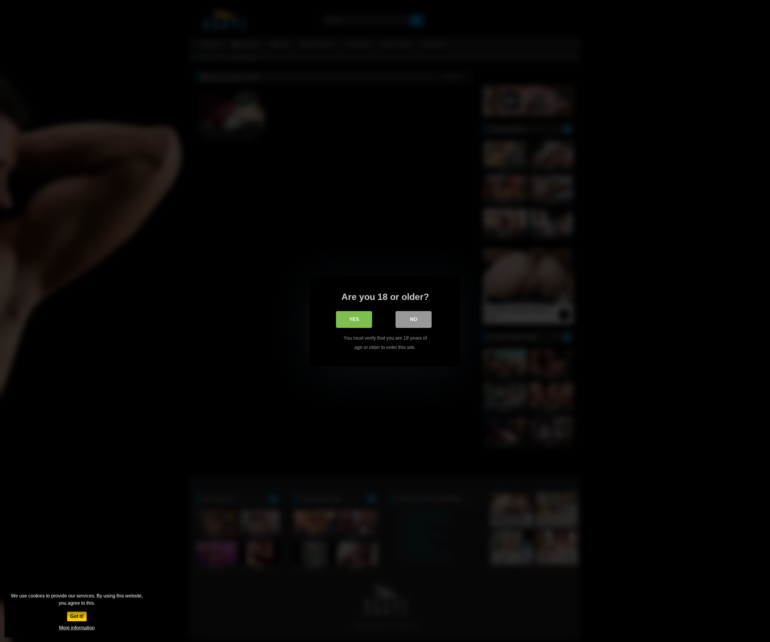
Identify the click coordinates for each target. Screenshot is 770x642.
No (413, 319)
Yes (354, 319)
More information (77, 627)
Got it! (77, 616)
